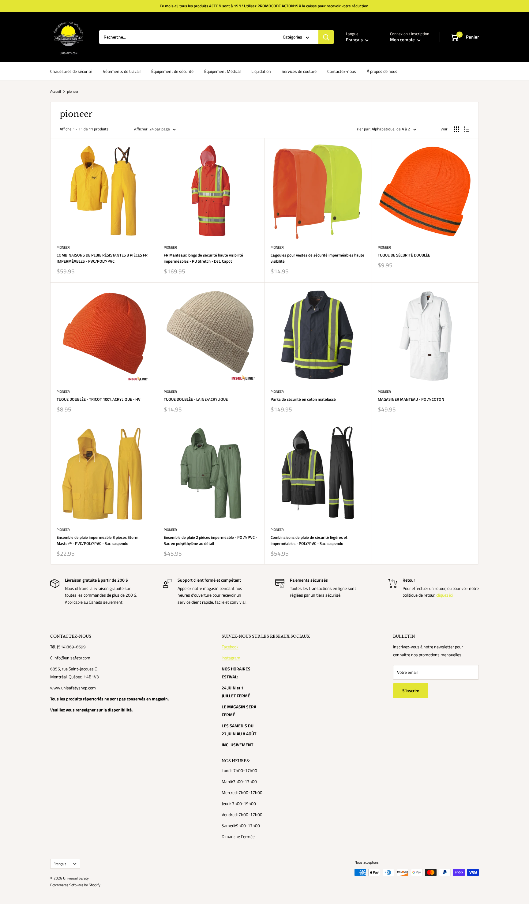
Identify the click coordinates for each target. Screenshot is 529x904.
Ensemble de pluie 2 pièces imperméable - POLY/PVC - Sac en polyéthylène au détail (210, 540)
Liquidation (261, 71)
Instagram (231, 658)
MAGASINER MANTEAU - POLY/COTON (411, 399)
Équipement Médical (222, 71)
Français (60, 864)
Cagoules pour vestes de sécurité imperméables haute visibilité (317, 258)
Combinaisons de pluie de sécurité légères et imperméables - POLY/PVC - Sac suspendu (309, 540)
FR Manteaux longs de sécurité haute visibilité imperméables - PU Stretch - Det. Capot (203, 258)
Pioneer (63, 247)
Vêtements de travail (122, 71)
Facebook (230, 646)
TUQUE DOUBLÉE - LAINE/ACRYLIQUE (196, 399)
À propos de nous (382, 71)
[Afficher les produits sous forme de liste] (466, 129)
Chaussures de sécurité (71, 71)
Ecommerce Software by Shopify (75, 885)
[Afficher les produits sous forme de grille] (456, 129)
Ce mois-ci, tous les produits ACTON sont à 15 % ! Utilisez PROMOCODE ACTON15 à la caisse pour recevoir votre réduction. (264, 6)
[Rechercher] (326, 37)
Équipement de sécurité (172, 71)
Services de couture (299, 71)
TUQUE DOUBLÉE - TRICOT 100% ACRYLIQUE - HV (99, 399)
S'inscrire (410, 690)
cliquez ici (444, 595)
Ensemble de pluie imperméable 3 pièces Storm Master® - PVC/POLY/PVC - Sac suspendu (97, 540)
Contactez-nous (341, 71)
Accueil (55, 91)
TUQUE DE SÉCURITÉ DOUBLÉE (404, 255)
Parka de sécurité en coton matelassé (303, 399)
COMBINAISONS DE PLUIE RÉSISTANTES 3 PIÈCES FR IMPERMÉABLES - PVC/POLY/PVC (102, 258)
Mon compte (403, 39)
